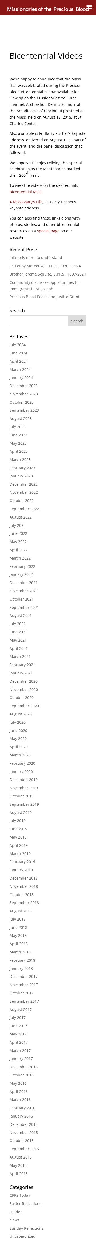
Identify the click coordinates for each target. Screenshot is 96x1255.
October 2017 (22, 992)
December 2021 (24, 582)
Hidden (16, 1211)
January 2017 (21, 1058)
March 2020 (20, 755)
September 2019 (24, 804)
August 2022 (21, 517)
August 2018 (21, 910)
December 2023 (24, 385)
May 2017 (18, 1034)
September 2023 (24, 410)
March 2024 (20, 369)
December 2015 (24, 1124)
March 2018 (20, 951)
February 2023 (22, 467)
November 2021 (24, 590)
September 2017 (24, 1001)
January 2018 (21, 968)
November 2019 (24, 787)
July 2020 (18, 722)
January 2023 (21, 476)
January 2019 (21, 869)
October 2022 (22, 500)
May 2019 (18, 837)
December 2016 (24, 1066)
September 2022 (24, 508)
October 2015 (22, 1140)
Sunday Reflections (26, 1228)
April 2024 (19, 361)
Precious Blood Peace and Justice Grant (44, 296)
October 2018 (22, 894)
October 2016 (22, 1075)
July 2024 (18, 344)
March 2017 (20, 1050)
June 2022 (18, 533)
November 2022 (24, 492)
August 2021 (21, 615)
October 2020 (22, 697)
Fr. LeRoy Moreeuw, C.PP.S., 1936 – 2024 (45, 265)
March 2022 (20, 558)
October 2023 (22, 402)
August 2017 (21, 1009)
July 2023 (18, 426)
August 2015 (21, 1157)
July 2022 (18, 525)
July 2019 (18, 820)
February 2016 (22, 1107)
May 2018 (18, 935)
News (14, 1219)
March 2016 (20, 1099)
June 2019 (18, 828)
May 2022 (18, 541)
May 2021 (18, 640)
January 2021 (21, 672)
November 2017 (24, 984)
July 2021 (18, 623)
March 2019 (20, 853)
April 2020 (19, 746)
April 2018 (19, 943)
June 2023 (18, 435)
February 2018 (22, 960)
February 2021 (22, 664)
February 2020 (22, 763)
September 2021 (24, 607)
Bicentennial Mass (26, 191)
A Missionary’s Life (26, 201)
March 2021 (20, 656)
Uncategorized (22, 1236)
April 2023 (19, 451)
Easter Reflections (25, 1203)
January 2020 (21, 771)
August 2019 (21, 812)
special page (48, 230)
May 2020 (18, 738)
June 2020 (18, 730)
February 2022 (22, 566)
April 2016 (19, 1091)
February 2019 (22, 861)
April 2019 (19, 845)
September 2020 (24, 705)
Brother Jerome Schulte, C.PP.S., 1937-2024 (48, 274)
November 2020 (24, 689)
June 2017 (18, 1025)
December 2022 (24, 484)
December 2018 (24, 878)
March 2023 (20, 459)
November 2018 (24, 886)
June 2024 (18, 352)
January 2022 (21, 574)
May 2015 (18, 1165)
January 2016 (21, 1116)
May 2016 (18, 1083)
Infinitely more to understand (36, 257)
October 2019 (22, 796)
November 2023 (24, 393)
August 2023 (21, 418)
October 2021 (22, 599)
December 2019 (24, 779)
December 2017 (24, 976)
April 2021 (19, 648)
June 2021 (18, 631)
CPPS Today (20, 1195)
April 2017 (19, 1042)
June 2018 (18, 927)
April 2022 (19, 549)
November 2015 (24, 1132)
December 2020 (24, 681)
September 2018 (24, 902)
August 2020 (21, 713)
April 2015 (19, 1173)
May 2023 (18, 443)
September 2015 (24, 1148)
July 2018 (18, 919)
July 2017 (18, 1017)
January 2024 (21, 377)
